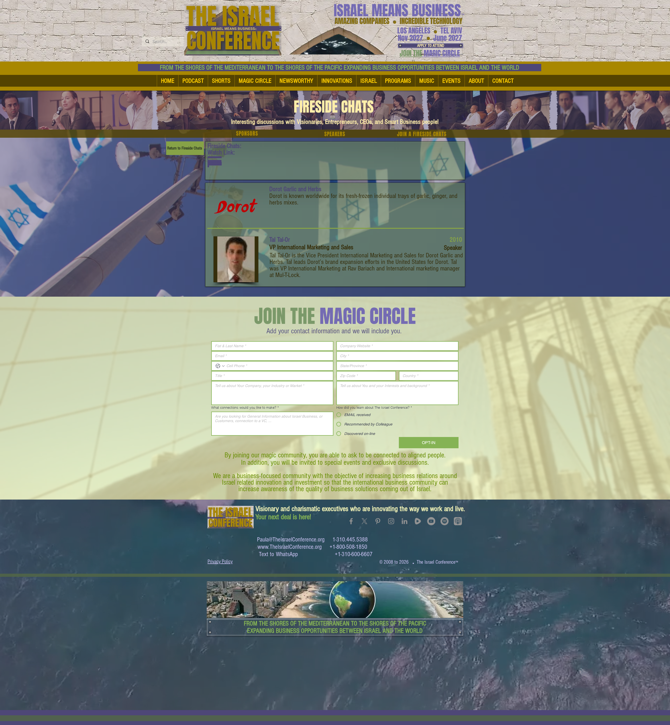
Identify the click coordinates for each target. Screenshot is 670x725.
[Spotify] (444, 521)
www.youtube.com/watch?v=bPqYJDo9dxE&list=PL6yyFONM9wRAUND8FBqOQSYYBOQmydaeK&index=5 (215, 161)
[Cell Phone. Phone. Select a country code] (220, 366)
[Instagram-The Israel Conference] (391, 521)
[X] (364, 521)
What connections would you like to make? (245, 407)
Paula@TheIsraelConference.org (291, 539)
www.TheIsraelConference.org (290, 546)
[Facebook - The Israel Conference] (351, 521)
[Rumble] (418, 521)
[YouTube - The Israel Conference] (431, 521)
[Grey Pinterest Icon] (378, 521)
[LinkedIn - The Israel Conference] (404, 521)
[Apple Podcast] (458, 521)
